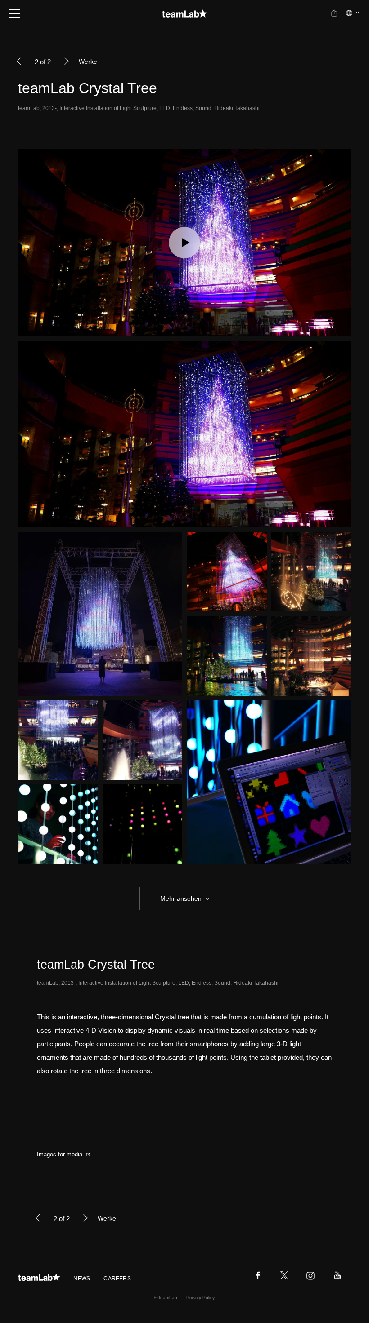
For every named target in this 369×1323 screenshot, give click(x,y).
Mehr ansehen (181, 898)
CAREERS (117, 1278)
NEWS (81, 1278)
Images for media (59, 1154)
